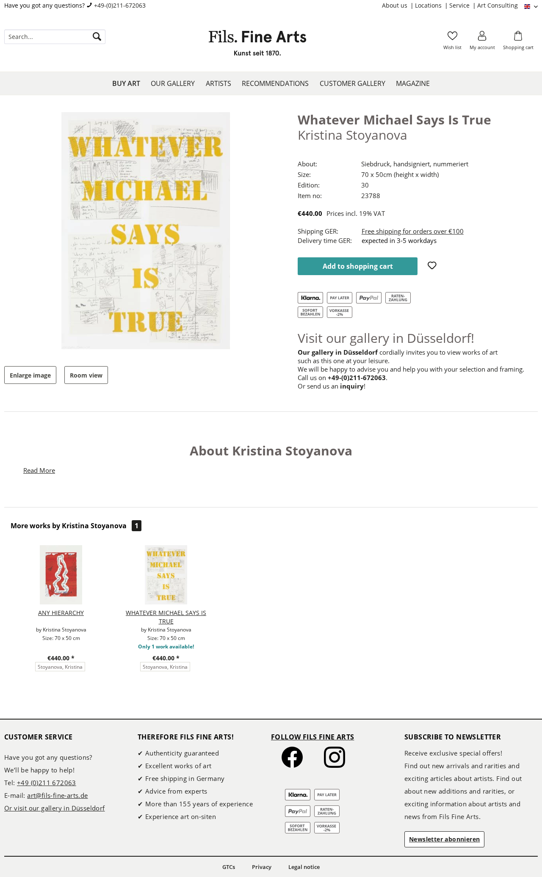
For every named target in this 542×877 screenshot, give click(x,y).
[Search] (96, 37)
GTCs (228, 867)
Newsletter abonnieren (444, 839)
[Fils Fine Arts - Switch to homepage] (257, 45)
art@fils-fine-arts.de (57, 795)
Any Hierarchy (61, 613)
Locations (429, 5)
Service (460, 5)
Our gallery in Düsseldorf (338, 352)
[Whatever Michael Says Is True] (166, 574)
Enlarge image (30, 375)
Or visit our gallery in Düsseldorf (54, 808)
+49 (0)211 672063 (46, 782)
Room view (86, 375)
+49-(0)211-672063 (120, 5)
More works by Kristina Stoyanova (74, 525)
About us (395, 5)
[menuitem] (398, 5)
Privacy (261, 867)
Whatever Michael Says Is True (166, 617)
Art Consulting (497, 5)
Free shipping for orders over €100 (413, 231)
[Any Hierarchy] (61, 574)
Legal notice (304, 867)
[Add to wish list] (433, 266)
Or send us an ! (331, 386)
